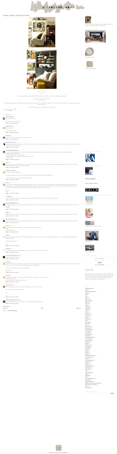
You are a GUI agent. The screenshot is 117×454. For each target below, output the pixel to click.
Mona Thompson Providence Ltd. (12, 255)
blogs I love (87, 302)
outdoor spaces (88, 364)
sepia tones (87, 375)
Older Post (78, 308)
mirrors (86, 358)
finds (86, 320)
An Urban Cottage (9, 116)
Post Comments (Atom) (12, 310)
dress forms (87, 315)
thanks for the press (89, 381)
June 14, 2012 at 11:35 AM (12, 281)
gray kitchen (87, 335)
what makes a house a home (90, 384)
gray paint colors (88, 340)
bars (86, 296)
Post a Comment (6, 306)
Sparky (7, 212)
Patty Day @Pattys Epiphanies (11, 150)
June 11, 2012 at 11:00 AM (12, 179)
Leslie (7, 235)
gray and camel (88, 326)
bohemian (87, 303)
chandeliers (87, 306)
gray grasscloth (88, 334)
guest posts (87, 341)
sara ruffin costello (88, 372)
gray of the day (88, 338)
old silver (87, 363)
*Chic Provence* (9, 284)
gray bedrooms (88, 328)
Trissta (7, 182)
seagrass (87, 373)
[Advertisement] (90, 90)
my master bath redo (89, 360)
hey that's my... (88, 344)
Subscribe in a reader (89, 269)
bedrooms (87, 299)
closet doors (87, 308)
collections (87, 309)
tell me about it (9, 110)
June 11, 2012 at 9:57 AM (12, 147)
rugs (86, 370)
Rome (86, 290)
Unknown (7, 225)
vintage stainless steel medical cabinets (92, 383)
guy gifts (86, 343)
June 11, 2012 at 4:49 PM (12, 209)
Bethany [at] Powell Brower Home (12, 299)
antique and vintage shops (90, 291)
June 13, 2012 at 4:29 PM (12, 272)
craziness (87, 312)
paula (7, 162)
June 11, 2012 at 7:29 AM (12, 132)
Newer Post (5, 308)
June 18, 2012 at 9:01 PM (12, 303)
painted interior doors (89, 366)
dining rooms (87, 314)
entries (86, 317)
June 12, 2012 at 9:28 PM (12, 258)
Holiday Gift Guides (89, 288)
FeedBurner (102, 264)
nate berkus (87, 361)
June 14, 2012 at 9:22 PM (12, 296)
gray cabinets (87, 331)
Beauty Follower (9, 126)
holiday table (87, 346)
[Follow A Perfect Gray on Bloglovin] (90, 179)
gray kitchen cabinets (89, 337)
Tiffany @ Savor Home (10, 142)
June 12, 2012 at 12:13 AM (12, 245)
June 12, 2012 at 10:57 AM (12, 252)
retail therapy (87, 367)
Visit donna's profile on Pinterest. (91, 183)
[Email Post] (15, 109)
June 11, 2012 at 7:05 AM (12, 123)
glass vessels (87, 322)
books (86, 305)
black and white (88, 300)
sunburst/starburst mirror (90, 378)
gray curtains (87, 332)
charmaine (8, 135)
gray (86, 325)
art (85, 294)
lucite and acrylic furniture (90, 355)
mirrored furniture (88, 357)
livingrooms (87, 354)
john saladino (87, 347)
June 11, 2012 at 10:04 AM (12, 159)
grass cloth (87, 323)
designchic (8, 248)
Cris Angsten (8, 196)
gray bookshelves (88, 329)
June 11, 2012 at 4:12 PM (12, 199)
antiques (86, 293)
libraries (86, 352)
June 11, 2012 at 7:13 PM (12, 215)
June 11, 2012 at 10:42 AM (12, 167)
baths (86, 297)
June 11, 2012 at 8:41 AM (12, 139)
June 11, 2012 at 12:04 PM (12, 193)
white (86, 386)
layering (86, 351)
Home (42, 308)
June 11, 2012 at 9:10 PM (12, 222)
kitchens (86, 349)
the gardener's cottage (10, 170)
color (86, 311)
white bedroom (88, 387)
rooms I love (87, 369)
